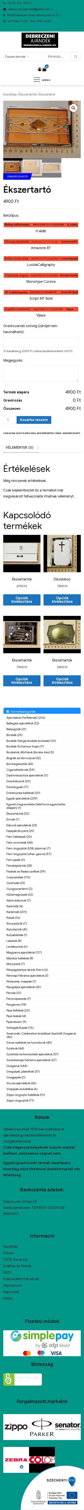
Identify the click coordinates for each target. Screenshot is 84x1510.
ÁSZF (7, 1272)
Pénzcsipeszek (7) (18, 999)
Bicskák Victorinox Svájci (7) (25, 746)
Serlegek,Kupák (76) (20, 1028)
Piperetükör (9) (16, 1022)
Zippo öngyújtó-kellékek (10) (25, 1095)
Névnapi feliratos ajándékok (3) (27, 976)
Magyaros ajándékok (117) (24, 952)
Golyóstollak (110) (18, 877)
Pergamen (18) (16, 1004)
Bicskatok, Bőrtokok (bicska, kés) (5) (30, 752)
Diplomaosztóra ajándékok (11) (27, 775)
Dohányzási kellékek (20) (23, 793)
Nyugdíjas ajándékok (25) (23, 987)
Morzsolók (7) (15, 964)
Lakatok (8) (14, 941)
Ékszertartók (28, 94)
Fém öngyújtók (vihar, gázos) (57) (28, 854)
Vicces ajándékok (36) (21, 1083)
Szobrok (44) (15, 1048)
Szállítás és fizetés (17, 1266)
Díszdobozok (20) (18, 781)
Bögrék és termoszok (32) (23, 758)
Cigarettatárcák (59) (20, 770)
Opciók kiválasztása (21, 600)
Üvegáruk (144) (16, 1066)
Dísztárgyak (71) (17, 787)
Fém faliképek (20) (19, 837)
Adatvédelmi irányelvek (21, 1279)
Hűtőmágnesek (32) (19, 894)
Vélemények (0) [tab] (19, 447)
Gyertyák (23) (15, 883)
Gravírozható (71, 433)
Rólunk (8, 1253)
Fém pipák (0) (15, 860)
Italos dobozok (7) (18, 900)
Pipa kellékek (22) (18, 1010)
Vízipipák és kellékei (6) (22, 1089)
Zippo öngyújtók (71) (20, 1100)
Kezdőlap (10, 94)
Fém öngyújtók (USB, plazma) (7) (28, 848)
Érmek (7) (12, 819)
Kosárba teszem (34, 420)
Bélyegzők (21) (16, 729)
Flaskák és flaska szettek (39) (25, 871)
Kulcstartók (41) (16, 929)
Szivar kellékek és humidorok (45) (29, 1042)
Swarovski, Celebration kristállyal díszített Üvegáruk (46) (41, 1035)
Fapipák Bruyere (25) (20, 831)
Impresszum (12, 1285)
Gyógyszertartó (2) (19, 889)
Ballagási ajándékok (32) (22, 723)
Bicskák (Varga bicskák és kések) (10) (31, 741)
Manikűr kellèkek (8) (19, 958)
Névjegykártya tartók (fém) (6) (27, 970)
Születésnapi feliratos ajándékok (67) (31, 1060)
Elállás (8, 1298)
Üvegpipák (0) (15, 1077)
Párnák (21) (13, 993)
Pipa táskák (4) (16, 1016)
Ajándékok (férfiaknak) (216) (25, 718)
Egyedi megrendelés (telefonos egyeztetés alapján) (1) (35, 806)
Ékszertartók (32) (17, 813)
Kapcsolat (11, 1292)
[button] (73, 108)
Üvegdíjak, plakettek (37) (23, 1071)
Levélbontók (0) (17, 947)
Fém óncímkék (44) (19, 842)
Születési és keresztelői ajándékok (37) (32, 1054)
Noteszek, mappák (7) (21, 981)
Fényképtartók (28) (19, 866)
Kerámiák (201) (16, 912)
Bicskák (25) (14, 735)
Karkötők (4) (14, 906)
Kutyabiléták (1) (16, 935)
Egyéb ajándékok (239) (21, 798)
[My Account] (40, 69)
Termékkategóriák (22, 712)
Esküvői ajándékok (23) (21, 825)
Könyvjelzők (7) (16, 923)
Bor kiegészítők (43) (19, 764)
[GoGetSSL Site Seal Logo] (22, 1379)
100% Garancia (15, 1259)
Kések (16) (13, 918)
